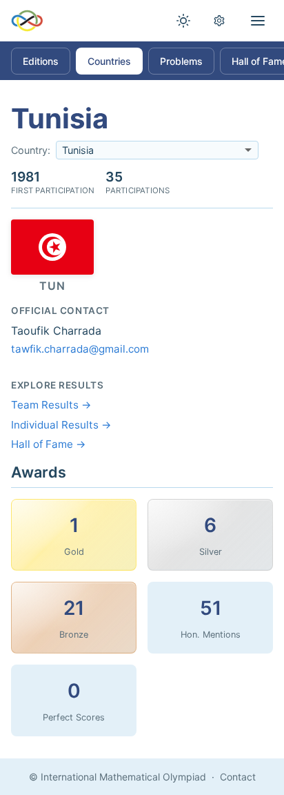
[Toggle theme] (183, 20)
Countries (109, 61)
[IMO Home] (27, 21)
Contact (238, 777)
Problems (181, 61)
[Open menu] (258, 21)
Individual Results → (61, 424)
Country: (30, 150)
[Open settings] (219, 20)
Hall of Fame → (48, 444)
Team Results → (51, 404)
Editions (41, 61)
